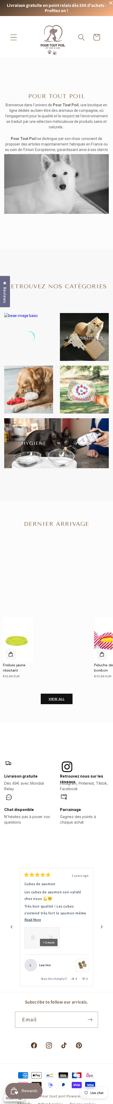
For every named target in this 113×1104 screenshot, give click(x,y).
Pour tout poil (53, 1095)
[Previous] (11, 927)
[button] (13, 37)
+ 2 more (48, 942)
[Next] (101, 927)
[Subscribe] (90, 1020)
